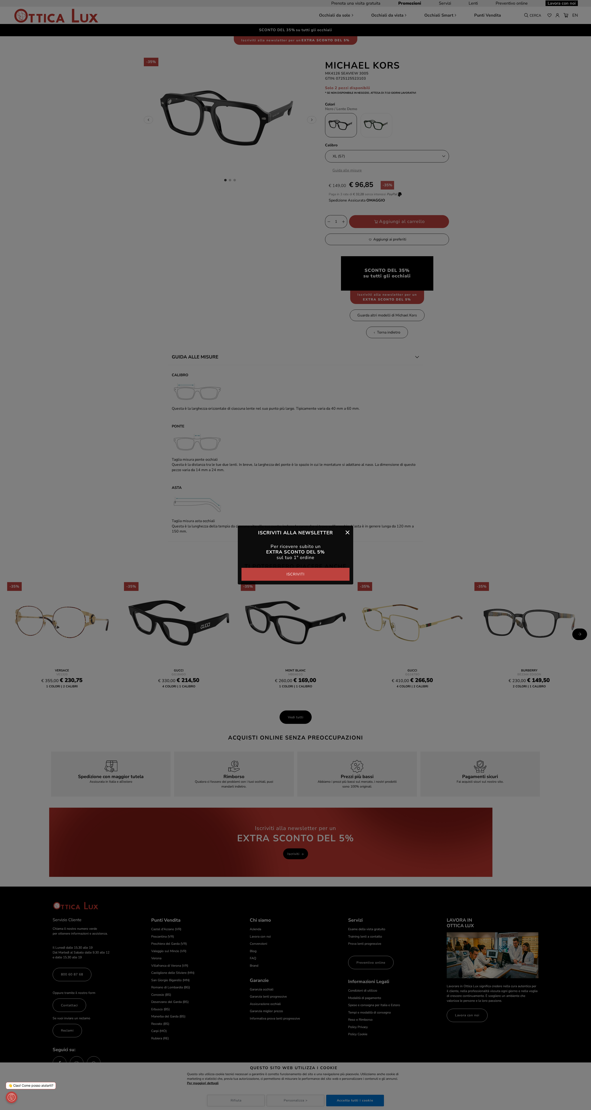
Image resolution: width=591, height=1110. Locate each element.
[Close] (347, 532)
